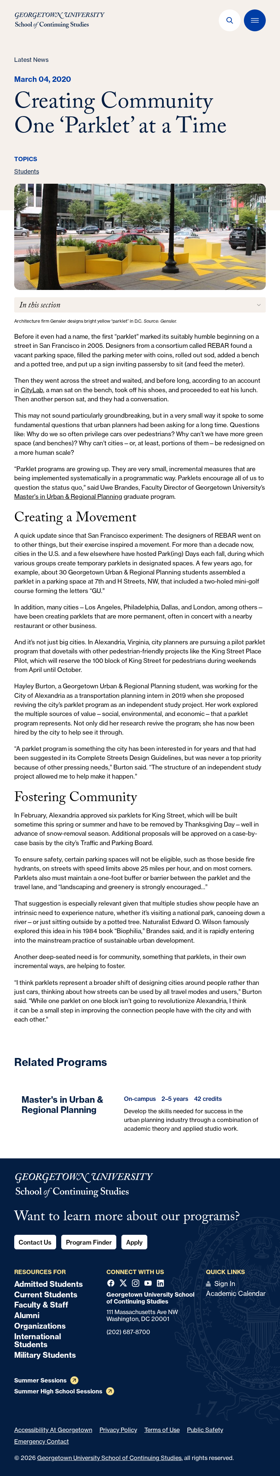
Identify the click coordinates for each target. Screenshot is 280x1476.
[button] (230, 20)
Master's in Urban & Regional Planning (68, 496)
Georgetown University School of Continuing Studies (109, 1457)
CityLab (32, 390)
